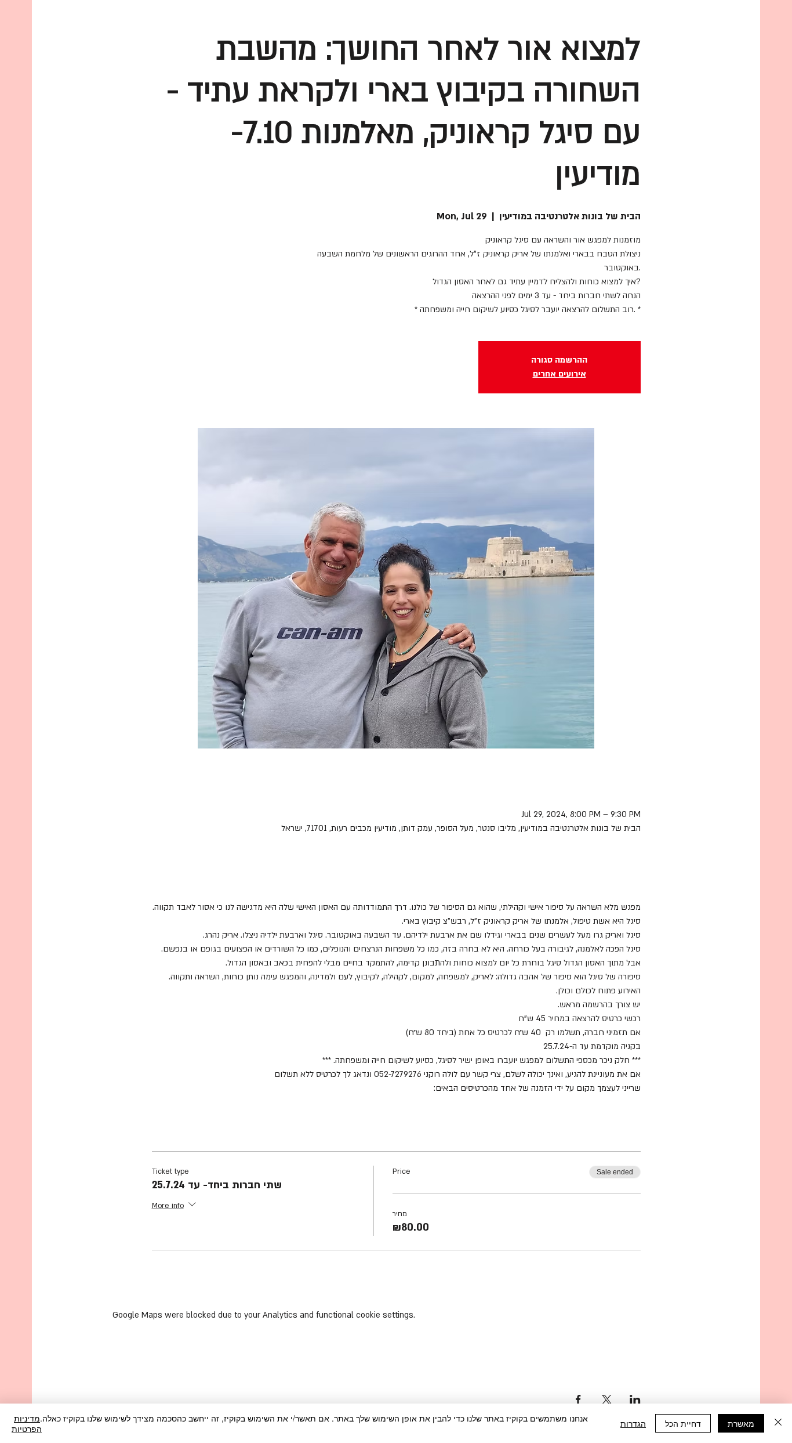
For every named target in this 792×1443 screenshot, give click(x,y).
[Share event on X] (606, 1399)
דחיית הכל (683, 1423)
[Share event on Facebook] (578, 1399)
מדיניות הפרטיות (27, 1423)
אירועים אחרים (559, 373)
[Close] (778, 1423)
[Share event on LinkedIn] (635, 1399)
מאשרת (741, 1423)
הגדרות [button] (633, 1423)
